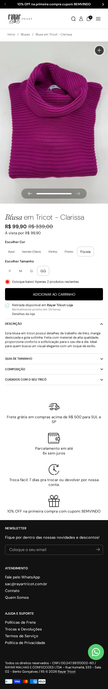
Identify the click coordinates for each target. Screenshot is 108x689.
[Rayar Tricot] (20, 18)
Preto (69, 251)
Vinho (52, 251)
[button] (73, 19)
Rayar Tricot (67, 671)
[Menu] (98, 19)
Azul (11, 251)
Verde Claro (31, 251)
